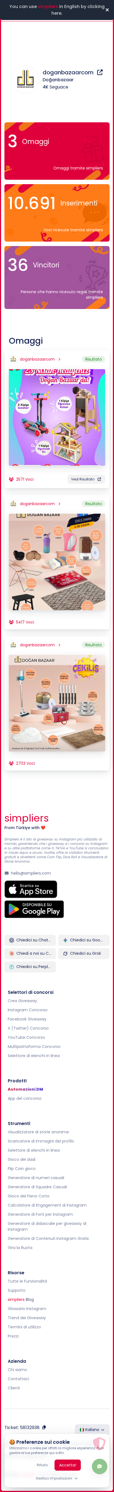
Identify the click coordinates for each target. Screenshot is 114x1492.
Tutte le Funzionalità (27, 1281)
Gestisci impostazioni (54, 1478)
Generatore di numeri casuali (36, 1178)
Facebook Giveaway (27, 1019)
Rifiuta (42, 1465)
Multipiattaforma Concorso (34, 1046)
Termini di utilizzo (24, 1327)
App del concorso (25, 1098)
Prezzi (13, 1336)
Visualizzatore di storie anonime (38, 1132)
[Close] (107, 10)
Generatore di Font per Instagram (40, 1214)
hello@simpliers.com (31, 873)
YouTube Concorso (26, 1037)
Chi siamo (17, 1369)
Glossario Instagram (27, 1308)
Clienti (14, 1388)
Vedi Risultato (82, 479)
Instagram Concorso (28, 1010)
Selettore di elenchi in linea (34, 1055)
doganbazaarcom (69, 72)
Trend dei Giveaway (27, 1318)
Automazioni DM (25, 1089)
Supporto (16, 1290)
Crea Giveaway (22, 1001)
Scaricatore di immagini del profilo (41, 1141)
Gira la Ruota (20, 1247)
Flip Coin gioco (22, 1168)
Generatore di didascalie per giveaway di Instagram (47, 1226)
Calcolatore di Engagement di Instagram (47, 1205)
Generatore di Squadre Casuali (37, 1187)
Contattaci (18, 1379)
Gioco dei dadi (21, 1159)
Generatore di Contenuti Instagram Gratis (48, 1238)
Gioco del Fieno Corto (29, 1196)
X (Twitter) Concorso (28, 1028)
